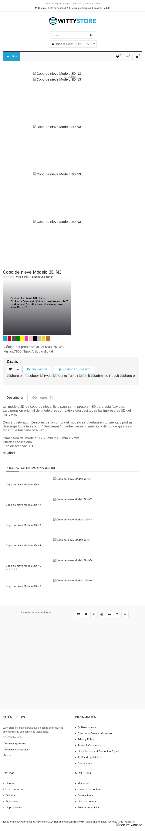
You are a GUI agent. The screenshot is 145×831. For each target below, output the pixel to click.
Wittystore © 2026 (44, 821)
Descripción (15, 397)
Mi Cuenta (40, 8)
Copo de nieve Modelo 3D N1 (23, 484)
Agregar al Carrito (76, 369)
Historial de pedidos (89, 789)
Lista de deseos (87, 801)
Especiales (11, 801)
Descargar (39, 369)
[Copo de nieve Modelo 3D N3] (71, 74)
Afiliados (10, 795)
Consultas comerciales (16, 749)
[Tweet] (46, 376)
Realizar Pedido (101, 8)
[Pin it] (84, 376)
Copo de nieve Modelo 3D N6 (23, 586)
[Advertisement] (72, 665)
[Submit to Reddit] (105, 376)
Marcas (9, 783)
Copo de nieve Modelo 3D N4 (23, 545)
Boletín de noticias (88, 807)
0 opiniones (22, 277)
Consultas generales (14, 743)
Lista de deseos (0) (58, 8)
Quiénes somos (87, 727)
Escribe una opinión (42, 277)
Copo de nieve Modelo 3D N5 (23, 565)
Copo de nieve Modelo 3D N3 (23, 525)
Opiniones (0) (42, 397)
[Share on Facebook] (23, 376)
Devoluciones (86, 795)
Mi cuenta (83, 783)
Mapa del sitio (13, 807)
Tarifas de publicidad (90, 757)
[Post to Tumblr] (65, 376)
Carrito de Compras (81, 8)
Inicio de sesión (64, 44)
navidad (9, 453)
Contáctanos (85, 763)
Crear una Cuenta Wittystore (95, 733)
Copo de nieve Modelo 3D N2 (23, 504)
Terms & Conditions (89, 745)
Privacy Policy (86, 739)
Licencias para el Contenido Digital (98, 751)
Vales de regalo (14, 789)
